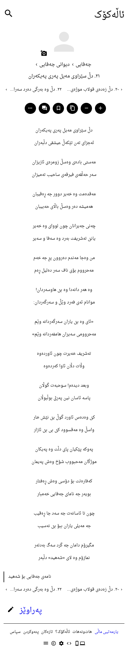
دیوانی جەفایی (54, 64)
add (100, 108)
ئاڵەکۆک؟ (62, 632)
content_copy (72, 108)
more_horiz (30, 108)
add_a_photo (43, 53)
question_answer (44, 108)
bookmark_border (58, 108)
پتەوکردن (31, 632)
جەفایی (83, 64)
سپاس (15, 632)
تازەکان (47, 632)
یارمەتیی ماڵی (106, 632)
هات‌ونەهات (82, 632)
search (9, 13)
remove (86, 108)
